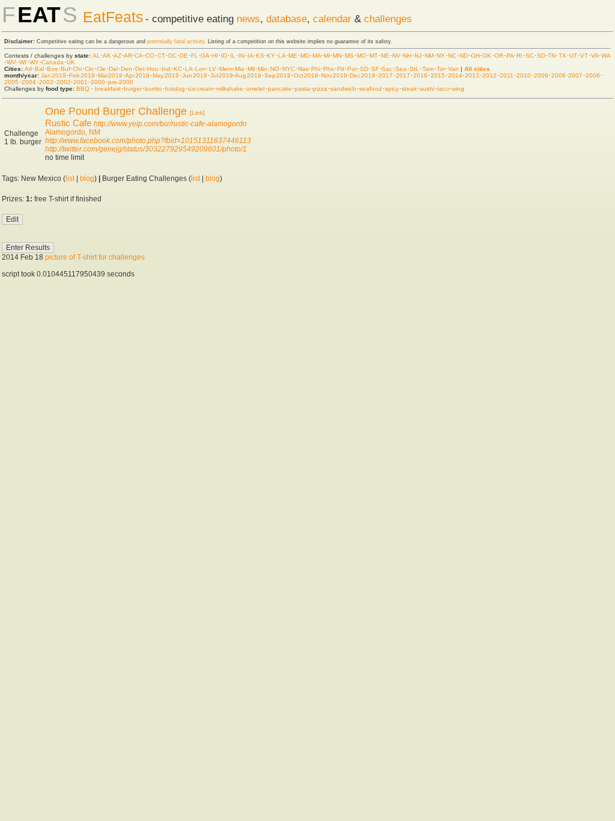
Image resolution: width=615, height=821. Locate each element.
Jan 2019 (53, 75)
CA (138, 55)
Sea (401, 69)
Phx (328, 69)
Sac (386, 69)
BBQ (82, 88)
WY (34, 62)
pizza (320, 88)
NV (396, 55)
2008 (558, 75)
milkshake (229, 88)
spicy (392, 88)
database (286, 19)
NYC (288, 69)
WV (11, 62)
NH (407, 55)
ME (292, 55)
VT (584, 55)
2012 (489, 75)
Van (453, 69)
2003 (46, 82)
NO (274, 69)
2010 (524, 75)
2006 (593, 75)
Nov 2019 (334, 75)
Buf (65, 69)
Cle (101, 69)
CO (149, 55)
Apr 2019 (137, 75)
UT (573, 55)
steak (409, 88)
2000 (98, 82)
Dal (113, 69)
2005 (11, 82)
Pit (340, 69)
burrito (153, 88)
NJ (418, 55)
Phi (315, 69)
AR (128, 55)
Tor (441, 69)
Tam (428, 69)
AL (96, 55)
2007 (575, 75)
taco (443, 88)
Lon (200, 69)
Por (352, 69)
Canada (52, 62)
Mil (251, 69)
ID (224, 55)
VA (594, 55)
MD (304, 55)
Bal (39, 69)
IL (232, 55)
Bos (52, 69)
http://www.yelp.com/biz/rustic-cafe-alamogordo (170, 124)
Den (126, 69)
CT (161, 55)
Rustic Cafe (68, 123)
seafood (370, 88)
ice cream (200, 88)
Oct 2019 (306, 75)
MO (361, 55)
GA (205, 55)
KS (260, 55)
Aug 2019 (248, 75)
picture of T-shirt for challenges (95, 257)
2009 (541, 75)
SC (530, 55)
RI (520, 55)
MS (349, 55)
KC (178, 69)
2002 (63, 82)
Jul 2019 (221, 75)
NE (385, 55)
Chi (77, 69)
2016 (420, 75)
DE (184, 55)
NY (441, 55)
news (248, 19)
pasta (303, 88)
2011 (507, 75)
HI (215, 55)
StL (414, 69)
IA (250, 55)
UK (71, 62)
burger (133, 88)
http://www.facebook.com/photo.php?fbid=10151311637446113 (148, 140)
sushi (427, 88)
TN (552, 55)
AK (107, 55)
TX (562, 55)
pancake (280, 88)
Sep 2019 (277, 75)
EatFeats (113, 16)
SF (375, 69)
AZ (117, 55)
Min (262, 69)
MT (373, 55)
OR (498, 55)
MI (327, 55)
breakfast (108, 88)
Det (140, 69)
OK (486, 55)
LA (281, 55)
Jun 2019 (194, 75)
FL (194, 55)
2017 (385, 75)
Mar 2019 (110, 75)
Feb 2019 (82, 75)
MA (316, 55)
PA (510, 55)
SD (541, 55)
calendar (332, 19)
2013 (472, 75)
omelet (255, 88)
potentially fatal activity (175, 41)
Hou (153, 69)
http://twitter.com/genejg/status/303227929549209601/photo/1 (146, 149)
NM (429, 55)
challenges (388, 19)
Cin (89, 69)
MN (337, 55)
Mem (225, 69)
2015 (438, 75)
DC (172, 55)
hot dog (175, 88)
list (69, 178)
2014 (455, 75)
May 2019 (166, 75)
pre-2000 (120, 82)
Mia (239, 69)
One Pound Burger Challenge (116, 111)
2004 (29, 82)
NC (452, 55)
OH (475, 55)
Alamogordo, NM (72, 132)
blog (87, 178)
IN (241, 55)
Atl (28, 69)
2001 (80, 82)
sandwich (343, 88)
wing (458, 88)
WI (22, 62)
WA (605, 55)
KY (271, 55)
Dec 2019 (362, 75)
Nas (303, 69)
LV (212, 69)
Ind (166, 69)
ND (463, 55)
